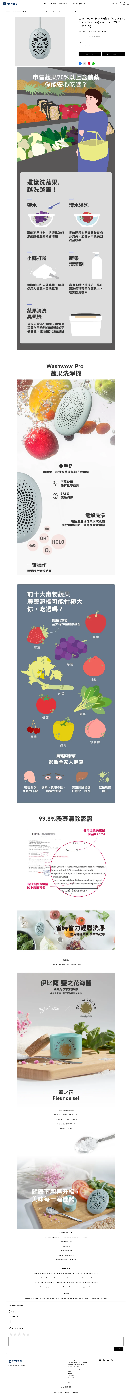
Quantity (81, 42)
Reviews (70, 1373)
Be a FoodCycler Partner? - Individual (77, 1362)
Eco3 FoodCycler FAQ (78, 3)
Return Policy (74, 1392)
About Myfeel (71, 1377)
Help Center (71, 1375)
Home (44, 3)
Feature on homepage (19, 11)
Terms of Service (58, 1392)
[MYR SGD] (114, 3)
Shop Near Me (63, 3)
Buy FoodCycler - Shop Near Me (76, 1364)
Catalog (52, 3)
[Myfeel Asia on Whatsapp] (112, 1361)
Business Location (73, 1380)
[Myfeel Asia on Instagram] (104, 1361)
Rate (118, 1348)
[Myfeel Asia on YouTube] (108, 1361)
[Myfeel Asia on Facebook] (100, 1361)
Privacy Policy (67, 1392)
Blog (69, 1371)
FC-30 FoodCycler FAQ (74, 1369)
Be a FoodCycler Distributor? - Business (78, 1360)
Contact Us (71, 1382)
